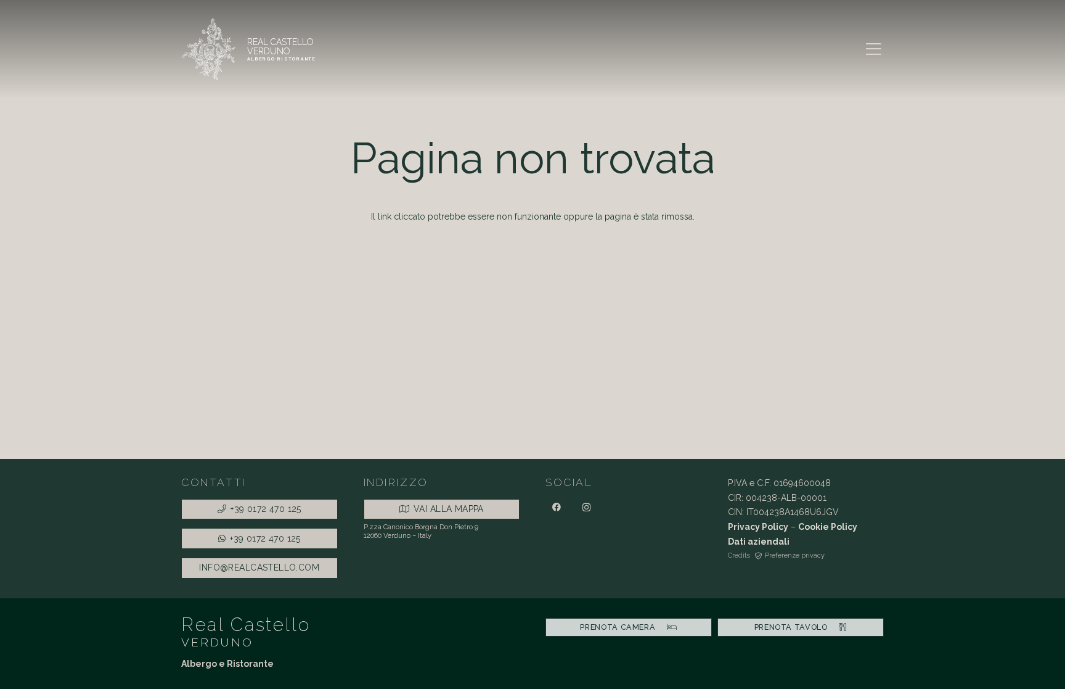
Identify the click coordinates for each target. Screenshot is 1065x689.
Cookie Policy (827, 527)
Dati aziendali (759, 542)
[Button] (281, 49)
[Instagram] (586, 507)
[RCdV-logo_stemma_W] (208, 49)
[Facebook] (556, 507)
